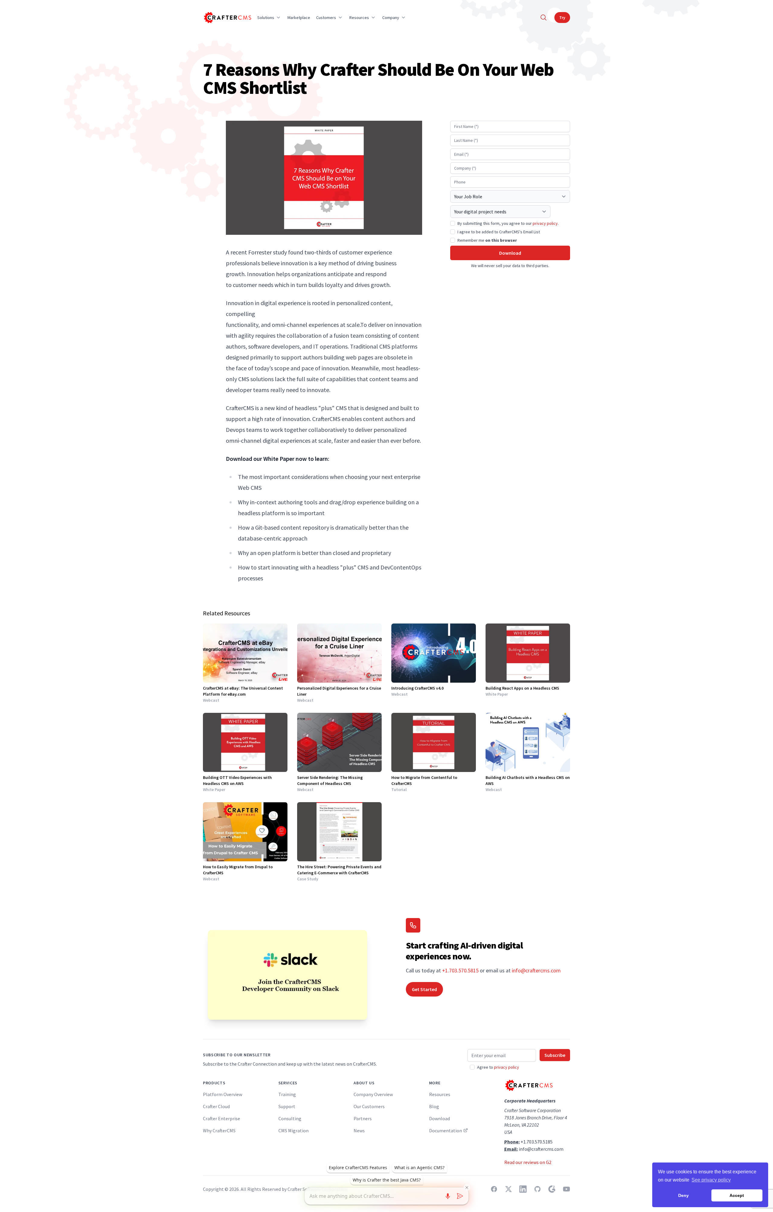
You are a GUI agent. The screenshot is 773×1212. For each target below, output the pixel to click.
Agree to (498, 1067)
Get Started (424, 989)
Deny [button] (683, 1195)
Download (510, 253)
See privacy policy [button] (711, 1179)
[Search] (543, 17)
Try (562, 17)
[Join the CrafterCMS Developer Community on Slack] (287, 975)
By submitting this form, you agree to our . (508, 223)
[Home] (227, 17)
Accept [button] (737, 1195)
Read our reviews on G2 (527, 1162)
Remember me (487, 240)
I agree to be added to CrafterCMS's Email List (498, 231)
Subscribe (554, 1055)
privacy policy (545, 223)
